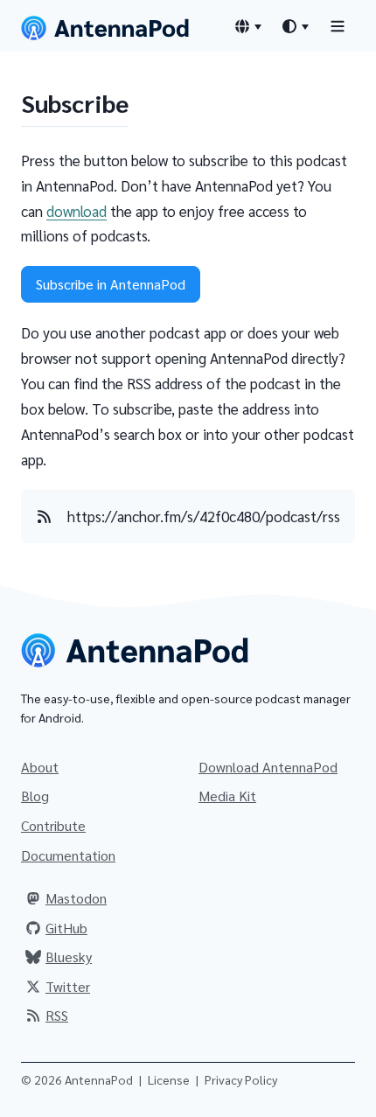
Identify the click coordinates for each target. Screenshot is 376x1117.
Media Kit (227, 795)
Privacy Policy (241, 1079)
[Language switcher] (247, 26)
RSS (56, 1015)
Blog (35, 795)
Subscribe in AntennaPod (110, 284)
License (169, 1079)
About (40, 766)
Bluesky (68, 956)
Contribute (53, 825)
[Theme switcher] (295, 26)
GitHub (66, 927)
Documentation (68, 855)
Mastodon (76, 898)
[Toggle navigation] (337, 25)
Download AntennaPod (268, 766)
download (76, 210)
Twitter (67, 986)
